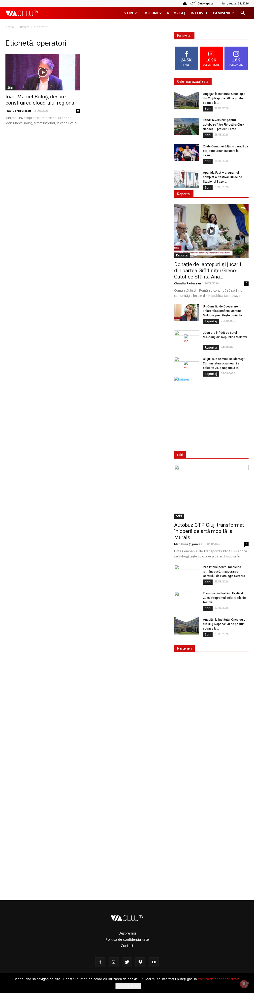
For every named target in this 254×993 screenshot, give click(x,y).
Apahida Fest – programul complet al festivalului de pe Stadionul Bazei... (222, 177)
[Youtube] (154, 962)
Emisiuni (150, 13)
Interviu (199, 13)
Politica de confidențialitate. (219, 979)
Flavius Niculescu (18, 110)
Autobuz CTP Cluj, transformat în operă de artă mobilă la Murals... (209, 531)
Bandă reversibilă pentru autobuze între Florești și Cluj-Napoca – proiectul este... (223, 124)
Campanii (221, 13)
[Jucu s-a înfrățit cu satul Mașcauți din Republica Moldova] (186, 339)
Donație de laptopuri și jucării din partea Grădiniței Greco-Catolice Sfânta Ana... (207, 270)
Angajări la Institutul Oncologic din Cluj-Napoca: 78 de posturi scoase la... (224, 98)
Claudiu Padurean (187, 283)
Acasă (9, 27)
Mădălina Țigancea (188, 544)
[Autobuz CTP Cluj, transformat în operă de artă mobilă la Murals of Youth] (211, 492)
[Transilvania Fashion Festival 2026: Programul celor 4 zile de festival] (186, 599)
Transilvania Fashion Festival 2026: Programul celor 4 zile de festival (224, 598)
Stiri (128, 13)
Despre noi (127, 933)
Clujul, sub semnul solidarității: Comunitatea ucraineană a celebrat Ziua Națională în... (224, 363)
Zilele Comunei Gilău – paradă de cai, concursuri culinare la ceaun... (225, 151)
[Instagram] (114, 962)
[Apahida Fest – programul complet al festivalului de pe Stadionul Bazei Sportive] (186, 179)
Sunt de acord (128, 986)
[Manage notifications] (244, 984)
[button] (243, 13)
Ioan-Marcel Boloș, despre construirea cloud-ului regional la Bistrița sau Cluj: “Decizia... (40, 103)
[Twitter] (127, 962)
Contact (127, 945)
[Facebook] (100, 962)
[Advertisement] (211, 413)
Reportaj (176, 13)
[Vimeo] (140, 962)
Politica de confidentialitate (127, 939)
